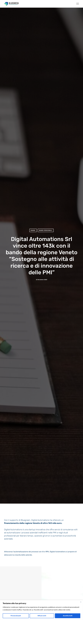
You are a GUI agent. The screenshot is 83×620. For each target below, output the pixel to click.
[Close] (80, 602)
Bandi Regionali (45, 230)
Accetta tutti (67, 616)
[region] (41, 610)
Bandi (33, 230)
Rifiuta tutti (42, 616)
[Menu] (76, 4)
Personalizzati (16, 616)
